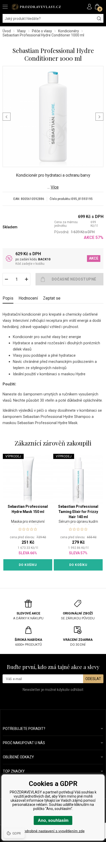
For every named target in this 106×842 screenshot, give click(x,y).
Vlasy (21, 31)
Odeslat (93, 679)
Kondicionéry (68, 31)
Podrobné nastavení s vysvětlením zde (53, 831)
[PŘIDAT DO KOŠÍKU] (69, 279)
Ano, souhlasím (53, 820)
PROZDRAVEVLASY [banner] (36, 6)
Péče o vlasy (42, 31)
